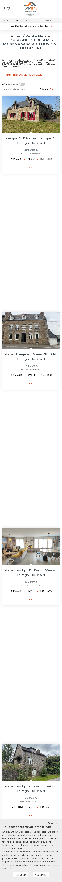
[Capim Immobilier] (30, 9)
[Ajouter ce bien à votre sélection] (31, 167)
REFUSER (20, 874)
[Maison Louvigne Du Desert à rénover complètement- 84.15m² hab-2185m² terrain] (31, 762)
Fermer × (52, 823)
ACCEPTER (41, 874)
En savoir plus (37, 865)
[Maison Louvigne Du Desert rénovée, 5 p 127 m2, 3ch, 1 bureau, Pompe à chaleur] (31, 546)
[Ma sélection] (8, 9)
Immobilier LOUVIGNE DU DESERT (25, 74)
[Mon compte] (4, 9)
